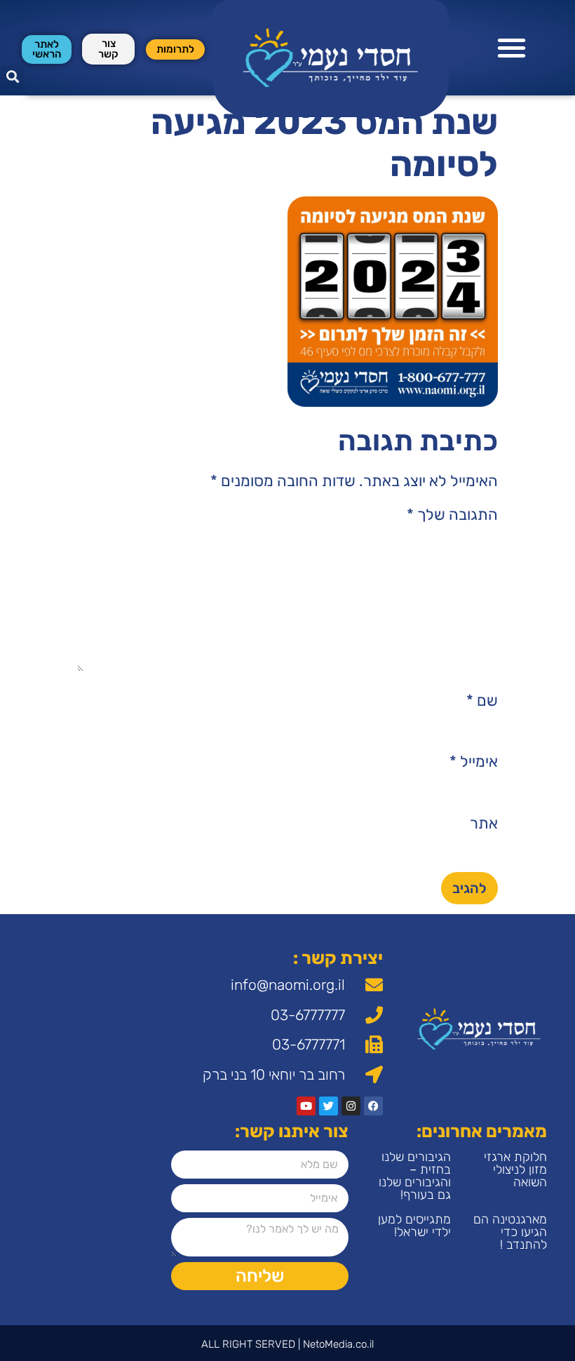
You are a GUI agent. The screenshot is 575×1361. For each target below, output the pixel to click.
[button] (512, 48)
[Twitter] (328, 1106)
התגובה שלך (452, 515)
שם (482, 701)
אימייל (473, 762)
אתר (484, 823)
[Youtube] (306, 1106)
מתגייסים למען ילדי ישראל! (414, 1226)
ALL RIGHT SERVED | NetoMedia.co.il (287, 1344)
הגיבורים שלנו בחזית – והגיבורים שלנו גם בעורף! (415, 1175)
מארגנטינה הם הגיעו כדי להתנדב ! (510, 1232)
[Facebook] (373, 1106)
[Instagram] (350, 1106)
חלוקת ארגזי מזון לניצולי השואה (515, 1169)
